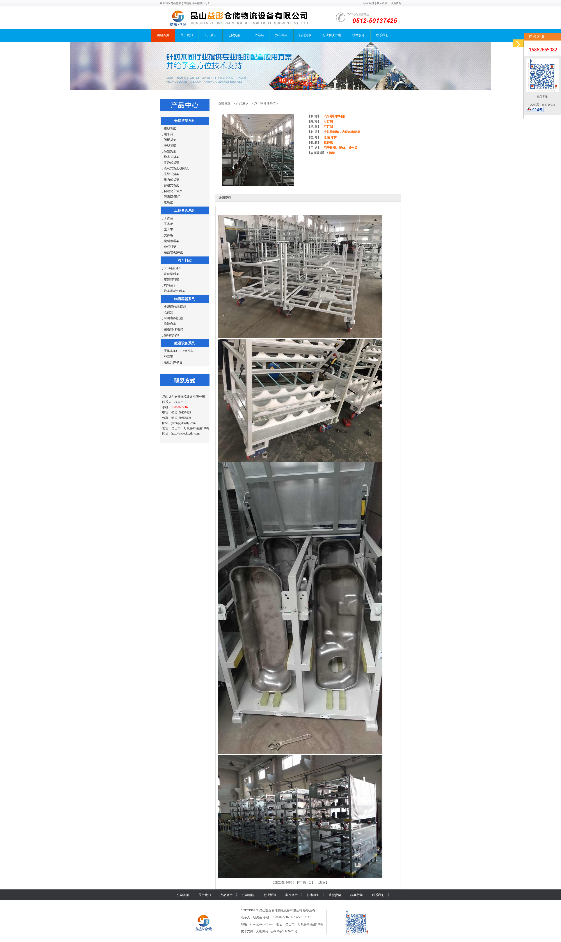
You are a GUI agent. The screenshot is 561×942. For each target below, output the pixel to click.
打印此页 (305, 882)
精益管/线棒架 (173, 252)
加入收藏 (382, 3)
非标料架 (170, 246)
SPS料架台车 (172, 268)
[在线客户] (518, 43)
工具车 (168, 229)
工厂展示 (210, 35)
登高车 (168, 356)
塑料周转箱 (171, 335)
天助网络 (262, 931)
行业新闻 (270, 895)
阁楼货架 (170, 139)
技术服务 (358, 35)
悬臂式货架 (171, 174)
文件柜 (168, 235)
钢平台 (168, 134)
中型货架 (170, 145)
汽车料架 (281, 35)
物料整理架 (171, 241)
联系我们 (368, 3)
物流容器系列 (184, 299)
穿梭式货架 (171, 185)
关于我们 (187, 35)
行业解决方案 (332, 35)
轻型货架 (170, 151)
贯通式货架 (171, 162)
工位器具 (258, 35)
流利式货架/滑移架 (176, 168)
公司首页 (183, 895)
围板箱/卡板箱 (173, 329)
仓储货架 (234, 35)
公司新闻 (248, 895)
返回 (322, 882)
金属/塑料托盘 (173, 318)
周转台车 (170, 285)
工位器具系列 (184, 210)
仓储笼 (168, 312)
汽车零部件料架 (174, 291)
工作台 (168, 218)
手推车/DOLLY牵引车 (179, 351)
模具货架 (356, 895)
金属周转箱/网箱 (175, 306)
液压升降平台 (173, 362)
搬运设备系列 (184, 343)
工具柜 (168, 224)
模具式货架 (171, 157)
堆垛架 (168, 202)
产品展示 (242, 103)
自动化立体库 (173, 191)
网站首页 (163, 35)
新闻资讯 (305, 35)
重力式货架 (171, 179)
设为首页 (396, 3)
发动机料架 (171, 274)
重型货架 (170, 128)
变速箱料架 (171, 279)
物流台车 (170, 323)
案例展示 (291, 895)
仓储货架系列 (184, 120)
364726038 (548, 104)
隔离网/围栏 (172, 196)
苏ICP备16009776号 (284, 931)
